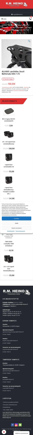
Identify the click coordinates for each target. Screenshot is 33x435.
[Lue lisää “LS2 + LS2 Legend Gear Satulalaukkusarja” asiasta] (8, 260)
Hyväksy (16, 218)
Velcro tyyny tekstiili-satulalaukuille (8, 120)
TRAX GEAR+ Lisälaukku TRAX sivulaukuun (9, 243)
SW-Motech (12, 25)
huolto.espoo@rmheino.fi (10, 340)
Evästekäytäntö (11, 231)
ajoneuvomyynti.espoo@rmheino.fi (13, 332)
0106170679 (7, 352)
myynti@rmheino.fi (8, 388)
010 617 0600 (18, 302)
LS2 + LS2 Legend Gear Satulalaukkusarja (8, 268)
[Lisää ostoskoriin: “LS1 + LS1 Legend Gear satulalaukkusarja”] (8, 136)
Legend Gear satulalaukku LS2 (9, 165)
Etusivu (4, 25)
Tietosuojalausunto (20, 231)
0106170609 (7, 373)
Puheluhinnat (6, 407)
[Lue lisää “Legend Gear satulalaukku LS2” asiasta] (8, 159)
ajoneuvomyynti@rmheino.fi (11, 370)
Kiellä (16, 223)
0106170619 (7, 390)
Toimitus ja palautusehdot (10, 402)
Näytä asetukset (17, 228)
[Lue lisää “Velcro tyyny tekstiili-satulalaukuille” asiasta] (8, 113)
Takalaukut (4, 27)
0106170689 (7, 343)
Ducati (13, 89)
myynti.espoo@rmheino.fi (10, 349)
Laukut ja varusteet (23, 25)
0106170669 (7, 334)
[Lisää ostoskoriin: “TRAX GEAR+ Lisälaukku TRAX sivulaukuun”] (8, 238)
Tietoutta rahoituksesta (10, 405)
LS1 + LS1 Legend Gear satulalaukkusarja (8, 143)
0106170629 (7, 382)
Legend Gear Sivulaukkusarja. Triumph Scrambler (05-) (9, 190)
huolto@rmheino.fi (8, 379)
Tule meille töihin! (8, 410)
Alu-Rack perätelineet (17, 27)
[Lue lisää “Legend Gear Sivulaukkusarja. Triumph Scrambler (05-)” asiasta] (8, 181)
